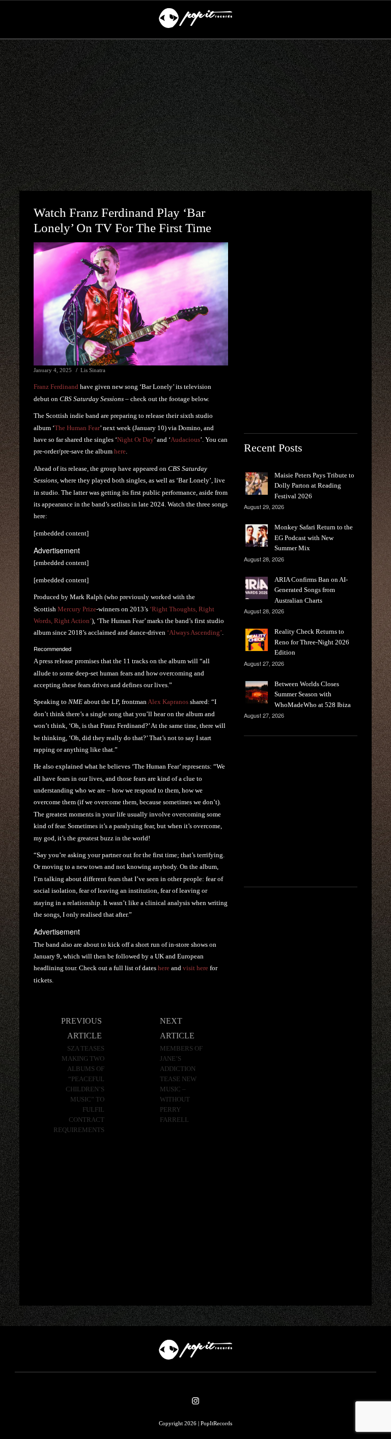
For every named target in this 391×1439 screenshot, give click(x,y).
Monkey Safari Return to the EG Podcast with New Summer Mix (313, 537)
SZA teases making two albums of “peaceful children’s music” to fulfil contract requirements (78, 1089)
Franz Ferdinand (56, 386)
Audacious (185, 439)
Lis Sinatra (92, 370)
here (120, 451)
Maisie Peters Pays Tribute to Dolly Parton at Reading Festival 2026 (314, 485)
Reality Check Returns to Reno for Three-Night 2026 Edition (311, 642)
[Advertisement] (195, 115)
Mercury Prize (77, 609)
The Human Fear (77, 428)
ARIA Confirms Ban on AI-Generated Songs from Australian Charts (311, 590)
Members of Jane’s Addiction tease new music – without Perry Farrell (181, 1084)
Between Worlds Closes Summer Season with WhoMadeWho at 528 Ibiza (312, 694)
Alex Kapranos (168, 702)
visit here (195, 968)
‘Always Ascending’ (194, 632)
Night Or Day (135, 439)
